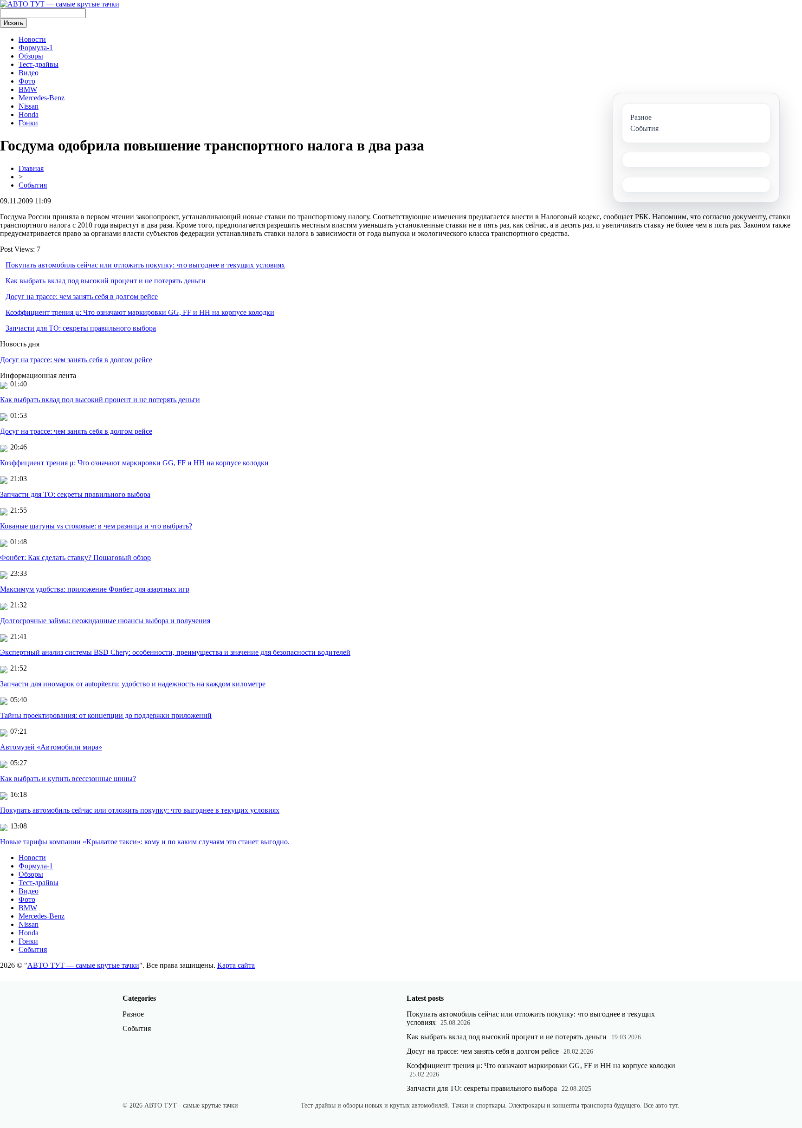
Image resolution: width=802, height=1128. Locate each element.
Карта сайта (236, 965)
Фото (27, 81)
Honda (29, 114)
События (33, 185)
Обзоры (31, 56)
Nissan (29, 106)
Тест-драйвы (38, 64)
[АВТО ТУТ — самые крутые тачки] (59, 4)
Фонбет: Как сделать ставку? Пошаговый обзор (75, 557)
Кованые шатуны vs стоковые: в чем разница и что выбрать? (96, 526)
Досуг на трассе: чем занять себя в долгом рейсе (82, 296)
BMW (28, 89)
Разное (133, 1014)
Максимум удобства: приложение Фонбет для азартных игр (94, 589)
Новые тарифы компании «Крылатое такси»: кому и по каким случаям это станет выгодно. (145, 842)
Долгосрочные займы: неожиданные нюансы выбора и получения (105, 621)
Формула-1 (36, 48)
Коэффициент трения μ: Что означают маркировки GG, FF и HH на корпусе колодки (140, 312)
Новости (32, 39)
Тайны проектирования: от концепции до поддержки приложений (106, 715)
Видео (29, 73)
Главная (31, 168)
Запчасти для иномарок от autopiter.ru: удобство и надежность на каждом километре (132, 684)
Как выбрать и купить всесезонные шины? (68, 778)
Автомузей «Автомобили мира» (51, 747)
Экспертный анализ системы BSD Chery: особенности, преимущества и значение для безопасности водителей (175, 652)
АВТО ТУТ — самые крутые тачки (83, 965)
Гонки (28, 123)
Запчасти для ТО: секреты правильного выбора (81, 328)
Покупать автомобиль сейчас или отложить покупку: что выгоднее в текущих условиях (145, 265)
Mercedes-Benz (42, 98)
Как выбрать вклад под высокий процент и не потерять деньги (106, 281)
